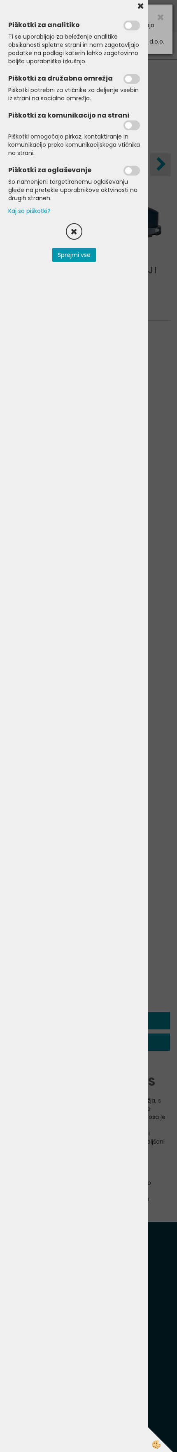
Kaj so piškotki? (29, 211)
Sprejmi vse (74, 255)
